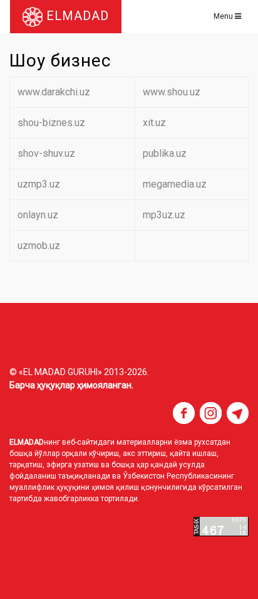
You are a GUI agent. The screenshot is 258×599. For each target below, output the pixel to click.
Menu (224, 16)
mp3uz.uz (164, 215)
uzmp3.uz (39, 184)
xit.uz (154, 123)
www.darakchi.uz (54, 92)
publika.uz (165, 153)
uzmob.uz (39, 246)
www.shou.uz (171, 92)
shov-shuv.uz (46, 153)
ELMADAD (76, 15)
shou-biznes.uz (51, 123)
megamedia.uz (175, 184)
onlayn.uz (38, 215)
